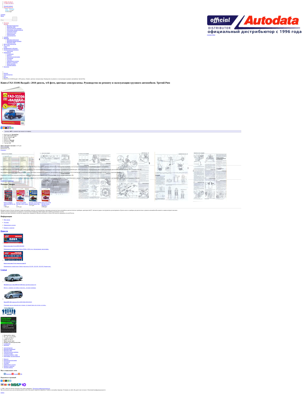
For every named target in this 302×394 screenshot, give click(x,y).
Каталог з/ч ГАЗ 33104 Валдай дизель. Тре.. (35, 203)
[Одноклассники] (4, 128)
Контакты (6, 345)
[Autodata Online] (254, 24)
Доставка (9, 59)
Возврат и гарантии (12, 62)
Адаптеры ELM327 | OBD (11, 355)
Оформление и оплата (13, 61)
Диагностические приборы (14, 28)
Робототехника (11, 34)
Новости (9, 55)
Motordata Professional (12, 25)
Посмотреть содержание (7, 181)
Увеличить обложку (6, 126)
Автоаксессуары (8, 353)
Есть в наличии (5, 147)
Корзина (7, 10)
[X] (6, 128)
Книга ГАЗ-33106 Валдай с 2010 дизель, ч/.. (22, 204)
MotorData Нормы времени (14, 41)
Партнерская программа (13, 57)
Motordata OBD (8, 350)
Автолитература (11, 35)
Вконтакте (9, 374)
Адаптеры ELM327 (12, 31)
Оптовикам (10, 58)
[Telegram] (13, 128)
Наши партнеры (11, 64)
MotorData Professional (13, 40)
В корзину (3, 150)
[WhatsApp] (10, 128)
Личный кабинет (8, 6)
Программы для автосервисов (15, 30)
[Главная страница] (5, 71)
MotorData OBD (11, 27)
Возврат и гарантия (9, 366)
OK (21, 374)
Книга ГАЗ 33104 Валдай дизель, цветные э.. (46, 204)
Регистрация (11, 8)
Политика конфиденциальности (41, 388)
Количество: (4, 148)
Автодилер (10, 51)
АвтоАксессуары (11, 32)
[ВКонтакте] (2, 128)
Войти (6, 8)
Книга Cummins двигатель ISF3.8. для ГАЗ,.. (9, 204)
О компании (10, 54)
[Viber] (8, 128)
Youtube (16, 374)
